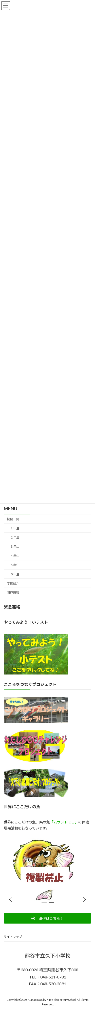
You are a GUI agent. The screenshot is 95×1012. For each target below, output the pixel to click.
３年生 (14, 546)
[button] (84, 899)
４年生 (14, 556)
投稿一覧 (13, 519)
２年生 (14, 537)
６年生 (14, 574)
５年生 (14, 565)
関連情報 (13, 592)
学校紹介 (13, 583)
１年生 (14, 528)
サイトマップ (13, 937)
